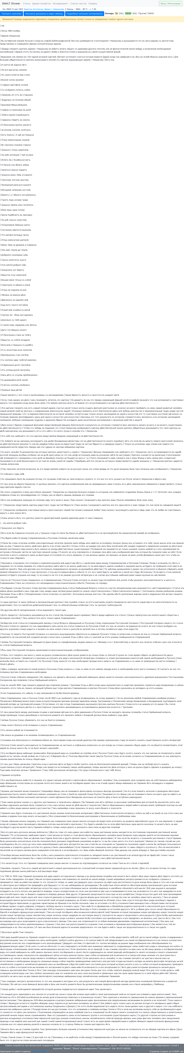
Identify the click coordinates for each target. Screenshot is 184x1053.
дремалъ (20, 245)
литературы (87, 575)
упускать (53, 658)
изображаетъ (161, 469)
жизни (120, 428)
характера (145, 602)
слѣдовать (20, 558)
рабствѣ (128, 420)
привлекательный (153, 411)
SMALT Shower (11, 3)
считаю (101, 575)
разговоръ (100, 602)
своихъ (26, 120)
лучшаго (118, 479)
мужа (57, 444)
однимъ (64, 518)
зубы (25, 255)
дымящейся (10, 380)
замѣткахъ (37, 546)
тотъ (97, 417)
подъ (11, 200)
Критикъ (136, 455)
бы (10, 160)
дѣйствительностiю (93, 436)
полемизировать (46, 735)
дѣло (23, 295)
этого (95, 411)
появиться (80, 626)
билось (33, 325)
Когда (152, 563)
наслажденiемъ (55, 395)
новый (34, 669)
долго (17, 365)
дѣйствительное (11, 444)
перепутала (141, 615)
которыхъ (110, 461)
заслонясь (25, 370)
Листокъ (75, 41)
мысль (163, 543)
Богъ (3, 135)
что (140, 41)
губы (23, 265)
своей (25, 380)
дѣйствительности (129, 403)
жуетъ (23, 260)
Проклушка (9, 125)
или (160, 444)
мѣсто (63, 566)
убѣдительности (17, 60)
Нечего (3, 664)
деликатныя (104, 707)
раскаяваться (38, 615)
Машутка (5, 275)
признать (52, 484)
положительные (45, 44)
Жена (16, 315)
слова (96, 469)
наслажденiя (110, 414)
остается (79, 414)
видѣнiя (135, 400)
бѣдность (97, 444)
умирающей (108, 400)
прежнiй (4, 704)
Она (66, 602)
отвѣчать (157, 642)
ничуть (70, 403)
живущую (28, 500)
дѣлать (11, 664)
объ (2, 597)
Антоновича (78, 594)
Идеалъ (5, 36)
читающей (38, 688)
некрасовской (129, 533)
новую (23, 629)
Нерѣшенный (81, 588)
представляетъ (166, 484)
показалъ (85, 455)
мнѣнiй (149, 549)
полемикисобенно (40, 740)
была (132, 469)
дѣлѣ (2, 431)
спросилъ (11, 469)
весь (138, 417)
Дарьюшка (8, 365)
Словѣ (102, 626)
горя (44, 461)
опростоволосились (100, 591)
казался (27, 185)
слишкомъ (72, 492)
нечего (10, 725)
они (151, 505)
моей (180, 569)
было (19, 479)
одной (47, 518)
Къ (2, 380)
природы (16, 414)
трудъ (166, 411)
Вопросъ (93, 588)
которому (120, 417)
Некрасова (14, 36)
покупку (60, 458)
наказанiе (46, 492)
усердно (177, 492)
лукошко (102, 605)
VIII (2, 26)
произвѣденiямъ (29, 495)
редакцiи (95, 634)
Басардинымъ (155, 701)
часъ (80, 458)
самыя (138, 575)
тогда (53, 533)
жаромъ (138, 594)
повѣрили (5, 495)
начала (94, 580)
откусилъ (29, 533)
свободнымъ (27, 420)
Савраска (6, 120)
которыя (43, 452)
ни (156, 510)
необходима (40, 672)
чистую (88, 444)
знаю (135, 505)
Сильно (131, 615)
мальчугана (14, 240)
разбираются (86, 41)
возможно (31, 469)
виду (33, 575)
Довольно (6, 320)
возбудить (169, 626)
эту (58, 60)
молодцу (18, 235)
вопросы (79, 479)
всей (19, 461)
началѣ (12, 685)
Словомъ (62, 538)
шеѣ (6, 220)
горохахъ (9, 145)
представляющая (8, 715)
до (90, 655)
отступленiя (56, 555)
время (137, 655)
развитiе (56, 715)
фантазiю (9, 487)
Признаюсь (6, 563)
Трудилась (6, 100)
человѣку (69, 414)
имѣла (3, 591)
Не (2, 70)
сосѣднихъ (10, 90)
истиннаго (71, 57)
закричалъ (23, 150)
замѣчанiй (82, 677)
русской (4, 455)
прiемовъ (77, 555)
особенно (32, 455)
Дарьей (118, 400)
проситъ (135, 642)
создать (89, 408)
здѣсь (115, 411)
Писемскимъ (119, 701)
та (28, 414)
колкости (115, 707)
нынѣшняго (66, 698)
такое (56, 740)
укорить (110, 602)
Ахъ (16, 605)
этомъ (58, 546)
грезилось (178, 441)
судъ (63, 610)
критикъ (23, 49)
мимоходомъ (14, 140)
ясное (10, 425)
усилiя (124, 580)
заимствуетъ (63, 452)
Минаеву (102, 642)
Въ (2, 41)
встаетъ (26, 160)
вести (162, 661)
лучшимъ (51, 479)
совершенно (23, 44)
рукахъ (47, 655)
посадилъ (25, 340)
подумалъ (50, 428)
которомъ (162, 417)
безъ (109, 546)
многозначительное (66, 583)
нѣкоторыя (43, 555)
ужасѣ (59, 461)
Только (128, 444)
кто (32, 428)
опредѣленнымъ (69, 642)
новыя (58, 629)
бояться (18, 725)
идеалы (57, 44)
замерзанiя (5, 447)
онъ (107, 49)
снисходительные (45, 543)
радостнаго (43, 505)
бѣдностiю (61, 420)
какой (132, 49)
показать (119, 677)
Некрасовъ (141, 452)
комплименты (91, 707)
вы (18, 441)
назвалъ (146, 704)
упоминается (10, 458)
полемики (60, 720)
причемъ (65, 701)
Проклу (7, 165)
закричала (21, 275)
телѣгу (28, 335)
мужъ (31, 403)
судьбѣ (177, 452)
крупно (18, 125)
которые (144, 552)
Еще (3, 305)
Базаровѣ (88, 715)
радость (31, 629)
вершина (34, 414)
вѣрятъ (59, 495)
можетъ (163, 425)
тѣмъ (18, 175)
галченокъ (28, 205)
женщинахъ (25, 458)
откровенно (19, 563)
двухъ (170, 655)
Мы (3, 735)
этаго (170, 566)
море (32, 701)
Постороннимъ (176, 677)
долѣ (46, 455)
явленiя (161, 575)
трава (25, 200)
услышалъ (163, 563)
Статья (176, 588)
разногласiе (14, 712)
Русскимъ (53, 538)
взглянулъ (14, 155)
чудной (34, 57)
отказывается (30, 730)
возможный (150, 49)
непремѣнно (130, 500)
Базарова (119, 602)
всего (60, 431)
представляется (124, 461)
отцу (13, 275)
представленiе (51, 469)
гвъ (4, 523)
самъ (16, 474)
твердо (141, 505)
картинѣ (52, 57)
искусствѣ (133, 414)
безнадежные (61, 441)
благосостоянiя (67, 52)
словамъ (90, 495)
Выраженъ (6, 57)
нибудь (138, 49)
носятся (127, 400)
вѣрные (33, 44)
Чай (23, 155)
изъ (13, 165)
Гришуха (29, 135)
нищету (119, 444)
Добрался (6, 255)
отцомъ (18, 375)
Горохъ (4, 260)
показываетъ (103, 458)
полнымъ (4, 417)
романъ (114, 637)
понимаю (96, 552)
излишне (30, 479)
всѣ (120, 411)
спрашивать (11, 479)
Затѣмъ (4, 642)
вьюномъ (26, 230)
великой (176, 572)
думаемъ (18, 735)
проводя (74, 701)
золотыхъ (26, 130)
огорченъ (23, 543)
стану (32, 572)
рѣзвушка (22, 105)
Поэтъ (93, 458)
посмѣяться (111, 629)
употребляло (109, 580)
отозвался (27, 175)
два (36, 591)
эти (20, 395)
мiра (23, 549)
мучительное (89, 420)
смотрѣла (25, 365)
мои (88, 543)
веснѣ (27, 310)
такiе (72, 479)
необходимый (164, 49)
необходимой (157, 658)
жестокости (133, 602)
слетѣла (25, 355)
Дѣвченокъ (6, 300)
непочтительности (165, 602)
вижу (27, 492)
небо (7, 155)
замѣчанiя (124, 575)
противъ (42, 588)
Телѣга (4, 115)
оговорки (34, 563)
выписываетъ (41, 60)
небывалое (151, 484)
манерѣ (140, 533)
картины (173, 428)
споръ (101, 655)
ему (164, 479)
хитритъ (121, 626)
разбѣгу (29, 345)
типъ (19, 688)
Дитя (3, 330)
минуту (149, 441)
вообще (23, 455)
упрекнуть (24, 555)
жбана (26, 165)
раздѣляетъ (6, 637)
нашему (101, 740)
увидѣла (43, 444)
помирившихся (60, 569)
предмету (110, 698)
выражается (143, 588)
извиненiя (46, 563)
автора (43, 637)
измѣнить (112, 715)
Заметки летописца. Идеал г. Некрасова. (44, 9)
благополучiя (105, 411)
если (136, 441)
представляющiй (52, 425)
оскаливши (17, 255)
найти (56, 566)
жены (66, 500)
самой (94, 52)
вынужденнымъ (67, 634)
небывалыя (69, 447)
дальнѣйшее (31, 715)
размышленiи (123, 569)
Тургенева (5, 594)
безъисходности (30, 461)
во (15, 461)
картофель (15, 85)
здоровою (50, 420)
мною (124, 555)
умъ (9, 546)
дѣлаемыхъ (149, 555)
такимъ (3, 464)
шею (8, 250)
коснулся (46, 701)
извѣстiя (16, 538)
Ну (9, 330)
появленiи (22, 680)
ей (12, 65)
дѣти (9, 375)
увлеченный (127, 594)
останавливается (162, 452)
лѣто (24, 65)
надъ (16, 360)
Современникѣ (35, 623)
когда (112, 57)
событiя (80, 572)
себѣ (22, 474)
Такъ (25, 618)
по (15, 566)
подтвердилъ (169, 701)
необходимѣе (126, 669)
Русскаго (29, 41)
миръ (81, 538)
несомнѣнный (6, 52)
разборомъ (168, 591)
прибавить (141, 408)
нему (152, 408)
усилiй (139, 555)
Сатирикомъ (6, 680)
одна (14, 210)
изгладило (72, 420)
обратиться (81, 634)
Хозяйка (18, 160)
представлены (7, 44)
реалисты (77, 591)
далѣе (51, 441)
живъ (42, 403)
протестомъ (168, 41)
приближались (30, 375)
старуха (27, 145)
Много (95, 615)
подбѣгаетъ (13, 215)
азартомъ (129, 685)
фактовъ (135, 552)
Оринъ (147, 492)
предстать (23, 447)
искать (100, 414)
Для (176, 57)
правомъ (13, 417)
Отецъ (4, 140)
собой (28, 280)
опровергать (83, 552)
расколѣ (75, 629)
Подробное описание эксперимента (85, 13)
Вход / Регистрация (170, 3)
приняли (68, 543)
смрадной (168, 505)
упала (27, 285)
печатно (148, 642)
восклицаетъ (36, 441)
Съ (2, 90)
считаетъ (164, 669)
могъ (151, 425)
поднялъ (15, 290)
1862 (18, 685)
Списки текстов (78, 3)
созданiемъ (130, 492)
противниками (122, 658)
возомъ (8, 130)
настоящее (124, 455)
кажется (39, 518)
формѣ (117, 52)
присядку (27, 215)
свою (144, 500)
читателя (21, 469)
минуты (4, 403)
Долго (4, 615)
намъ (93, 455)
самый (36, 408)
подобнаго (119, 441)
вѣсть (79, 563)
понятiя (155, 615)
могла (81, 408)
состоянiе (163, 414)
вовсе (18, 513)
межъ (13, 175)
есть (30, 408)
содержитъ (141, 546)
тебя (17, 320)
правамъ (28, 566)
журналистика (113, 685)
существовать (175, 425)
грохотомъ (11, 350)
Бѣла (3, 210)
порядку (103, 583)
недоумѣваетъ (44, 626)
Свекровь (6, 95)
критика (62, 403)
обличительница (69, 605)
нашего (77, 615)
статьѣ (56, 615)
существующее (81, 549)
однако (16, 400)
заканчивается (43, 650)
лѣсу (137, 57)
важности (5, 575)
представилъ (22, 505)
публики (48, 688)
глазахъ (28, 688)
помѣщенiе (161, 566)
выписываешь (38, 395)
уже (51, 495)
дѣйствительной (108, 428)
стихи (26, 395)
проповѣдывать (26, 417)
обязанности (14, 572)
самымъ (67, 495)
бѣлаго (19, 165)
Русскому (90, 623)
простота (97, 395)
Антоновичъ (149, 591)
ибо (125, 546)
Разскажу (91, 583)
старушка (28, 95)
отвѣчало (21, 677)
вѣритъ (158, 479)
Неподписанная (33, 594)
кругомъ (24, 180)
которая (89, 57)
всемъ (53, 461)
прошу (125, 543)
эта (31, 436)
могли (14, 447)
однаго (23, 320)
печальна (144, 469)
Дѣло (3, 425)
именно (20, 57)
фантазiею (39, 425)
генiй (17, 411)
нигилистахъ (89, 629)
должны (43, 484)
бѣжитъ (17, 195)
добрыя (17, 265)
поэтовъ (101, 49)
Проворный (7, 185)
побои (51, 444)
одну (2, 487)
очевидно (12, 669)
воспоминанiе (104, 420)
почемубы (136, 712)
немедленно (33, 677)
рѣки (27, 90)
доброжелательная (42, 605)
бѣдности (68, 505)
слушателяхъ (58, 707)
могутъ (15, 555)
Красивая (6, 105)
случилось (30, 583)
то (144, 414)
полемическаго (59, 655)
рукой (16, 370)
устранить (138, 543)
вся (6, 70)
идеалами (83, 49)
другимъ (31, 569)
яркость (86, 395)
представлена (49, 436)
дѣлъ (125, 715)
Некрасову (30, 484)
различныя (160, 455)
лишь (9, 210)
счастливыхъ (174, 510)
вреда (102, 615)
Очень (4, 518)
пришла (180, 543)
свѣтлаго (61, 57)
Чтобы (26, 428)
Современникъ (163, 588)
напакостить (34, 618)
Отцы (13, 594)
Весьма (97, 452)
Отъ (3, 235)
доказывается (131, 41)
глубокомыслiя (114, 605)
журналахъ (14, 629)
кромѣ (79, 740)
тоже (130, 655)
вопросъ (177, 634)
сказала (18, 145)
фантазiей (55, 518)
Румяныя (5, 390)
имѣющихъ (92, 677)
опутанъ (16, 180)
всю (14, 740)
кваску (14, 170)
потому (38, 479)
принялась (139, 685)
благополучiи (56, 411)
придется (12, 615)
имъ (22, 75)
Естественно (49, 704)
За (2, 130)
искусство (58, 417)
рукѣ (28, 110)
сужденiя (35, 637)
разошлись (126, 688)
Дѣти (21, 594)
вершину (66, 425)
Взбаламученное (21, 701)
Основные (77, 411)
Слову (98, 623)
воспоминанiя (99, 403)
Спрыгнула (6, 285)
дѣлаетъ (61, 677)
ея (13, 95)
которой (60, 414)
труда (53, 505)
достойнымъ (112, 575)
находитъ (116, 712)
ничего (62, 49)
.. (1, 523)
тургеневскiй (26, 704)
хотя (134, 704)
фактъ (162, 572)
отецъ (15, 150)
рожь (15, 70)
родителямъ (6, 605)
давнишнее (85, 712)
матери (9, 235)
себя (48, 431)
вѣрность (76, 395)
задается (177, 461)
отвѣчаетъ (8, 474)
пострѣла (23, 305)
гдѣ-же (21, 135)
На (2, 155)
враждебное (87, 569)
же (21, 95)
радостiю (133, 629)
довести (84, 655)
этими (112, 658)
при (15, 680)
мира (98, 563)
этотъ (26, 52)
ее (9, 290)
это (87, 403)
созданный (27, 425)
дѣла (71, 572)
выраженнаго (161, 677)
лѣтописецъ (146, 572)
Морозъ (154, 57)
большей (4, 60)
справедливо (108, 452)
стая (18, 355)
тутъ (16, 95)
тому (41, 591)
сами (164, 552)
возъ (20, 350)
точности (4, 558)
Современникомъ (37, 538)
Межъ (4, 245)
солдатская (169, 458)
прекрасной (6, 414)
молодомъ (5, 618)
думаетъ (78, 400)
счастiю (112, 588)
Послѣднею (7, 588)
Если (179, 552)
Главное (17, 546)
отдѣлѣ (47, 41)
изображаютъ (84, 428)
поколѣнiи (16, 618)
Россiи (129, 479)
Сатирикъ (134, 623)
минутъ (3, 513)
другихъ (92, 49)
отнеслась (54, 594)
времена (74, 693)
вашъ (113, 500)
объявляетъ (30, 720)
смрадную (109, 444)
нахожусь (54, 634)
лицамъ (81, 642)
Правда (5, 49)
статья (71, 588)
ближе (72, 533)
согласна (135, 634)
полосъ (19, 90)
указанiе (164, 546)
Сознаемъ (6, 740)
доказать (138, 580)
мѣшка (19, 285)
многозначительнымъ (62, 650)
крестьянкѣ (167, 441)
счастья (81, 57)
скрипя (11, 115)
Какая (4, 395)
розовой (43, 57)
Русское (17, 580)
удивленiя (149, 677)
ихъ (35, 458)
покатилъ (27, 350)
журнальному (112, 740)
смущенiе (130, 566)
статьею (17, 588)
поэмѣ (146, 57)
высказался (92, 704)
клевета (63, 469)
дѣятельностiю (159, 655)
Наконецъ (85, 417)
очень (15, 543)
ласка (26, 235)
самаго (75, 452)
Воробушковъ (8, 355)
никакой (46, 552)
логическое (45, 715)
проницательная (46, 602)
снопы (12, 80)
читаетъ (137, 479)
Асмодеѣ (68, 615)
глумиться (150, 685)
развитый (167, 408)
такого (14, 305)
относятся (177, 642)
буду (137, 572)
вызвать (42, 629)
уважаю (67, 575)
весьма (88, 594)
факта (176, 566)
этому (102, 698)
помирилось (34, 580)
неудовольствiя (157, 594)
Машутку (5, 340)
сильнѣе (76, 431)
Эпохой (111, 655)
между (24, 538)
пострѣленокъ (29, 195)
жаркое (17, 65)
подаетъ (23, 170)
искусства (73, 417)
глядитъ (15, 120)
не (50, 49)
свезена (23, 70)
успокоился (149, 569)
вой (24, 290)
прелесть (12, 395)
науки (48, 417)
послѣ (48, 698)
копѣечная (83, 605)
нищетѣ (138, 420)
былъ (37, 403)
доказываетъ (152, 428)
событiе (41, 566)
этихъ (7, 492)
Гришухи (45, 533)
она (117, 57)
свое (104, 552)
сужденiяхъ (16, 492)
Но (2, 75)
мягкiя (9, 265)
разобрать (19, 591)
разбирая (162, 698)
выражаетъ (48, 610)
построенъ (34, 52)
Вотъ (107, 60)
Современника (7, 583)
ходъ (120, 715)
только (74, 408)
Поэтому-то (7, 634)
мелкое (43, 549)
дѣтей (19, 390)
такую (156, 543)
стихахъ (117, 484)
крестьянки (108, 408)
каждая (131, 546)
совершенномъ (42, 411)
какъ (20, 205)
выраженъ (83, 52)
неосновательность (153, 580)
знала (6, 325)
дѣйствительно (65, 549)
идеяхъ (47, 52)
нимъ (137, 661)
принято (13, 569)
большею (16, 552)
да (19, 250)
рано (31, 155)
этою (125, 629)
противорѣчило (110, 533)
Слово (24, 580)
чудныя (48, 447)
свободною (5, 420)
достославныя (61, 572)
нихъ (147, 41)
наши (54, 591)
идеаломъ (74, 518)
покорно (117, 543)
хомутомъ (22, 220)
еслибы (31, 543)
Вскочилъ (6, 345)
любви (54, 52)
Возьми (5, 280)
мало (133, 555)
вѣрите (20, 484)
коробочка (27, 605)
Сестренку (6, 230)
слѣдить (144, 655)
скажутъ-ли (48, 575)
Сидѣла (5, 110)
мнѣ (26, 300)
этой (6, 597)
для (42, 417)
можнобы (4, 661)
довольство (136, 411)
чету (53, 500)
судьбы (69, 461)
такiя (166, 428)
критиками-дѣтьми (59, 712)
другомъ (8, 610)
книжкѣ (20, 41)
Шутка (4, 580)
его (18, 495)
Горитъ (4, 200)
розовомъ (140, 444)
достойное (35, 492)
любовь (126, 411)
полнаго (79, 510)
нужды (54, 552)
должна (98, 715)
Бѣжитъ (5, 195)
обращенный (75, 623)
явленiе (3, 549)
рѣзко (118, 688)
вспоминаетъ (164, 400)
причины (126, 712)
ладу (47, 500)
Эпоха (4, 31)
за (66, 492)
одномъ (110, 594)
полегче (15, 75)
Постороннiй (121, 623)
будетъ (148, 566)
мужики (20, 80)
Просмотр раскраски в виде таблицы (44, 13)
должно (49, 566)
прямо (54, 642)
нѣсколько (71, 677)
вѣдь (142, 510)
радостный (69, 444)
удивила (24, 626)
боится (51, 720)
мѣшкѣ (27, 100)
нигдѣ (75, 455)
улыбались (24, 385)
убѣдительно (139, 428)
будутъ (106, 572)
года (100, 580)
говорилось (6, 707)
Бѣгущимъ (6, 190)
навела (110, 566)
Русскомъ (93, 626)
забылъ (29, 693)
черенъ (13, 205)
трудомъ (38, 420)
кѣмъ (86, 669)
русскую (77, 469)
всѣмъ (20, 566)
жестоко (97, 594)
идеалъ (31, 49)
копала (24, 85)
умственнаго (14, 549)
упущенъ (22, 575)
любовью (16, 420)
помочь (10, 135)
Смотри (5, 315)
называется (112, 549)
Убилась (5, 295)
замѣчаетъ (20, 436)
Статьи (26, 3)
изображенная (77, 484)
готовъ (74, 546)
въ (42, 41)
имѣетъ (55, 49)
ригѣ (19, 380)
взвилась (31, 360)
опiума (154, 444)
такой (58, 610)
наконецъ (25, 441)
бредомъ (61, 436)
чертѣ (116, 395)
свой (179, 701)
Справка (92, 3)
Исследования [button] (60, 3)
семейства (69, 510)
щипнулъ (24, 240)
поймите (9, 441)
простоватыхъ (44, 707)
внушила (55, 563)
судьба (135, 461)
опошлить (5, 688)
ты (19, 605)
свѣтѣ (112, 455)
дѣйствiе (98, 569)
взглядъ (12, 704)
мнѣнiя (78, 715)
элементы (87, 411)
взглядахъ (141, 688)
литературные (65, 591)
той (29, 57)
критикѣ (66, 594)
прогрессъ (147, 417)
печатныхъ (5, 658)
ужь (27, 325)
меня (11, 280)
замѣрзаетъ (126, 57)
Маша (14, 105)
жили (156, 505)
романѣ (66, 637)
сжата (8, 75)
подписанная (108, 623)
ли (84, 400)
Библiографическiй (61, 41)
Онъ (3, 250)
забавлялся (118, 492)
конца (95, 655)
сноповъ (16, 130)
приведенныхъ (99, 484)
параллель (84, 701)
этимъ (13, 495)
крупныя (146, 575)
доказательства (30, 452)
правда (102, 469)
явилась (48, 623)
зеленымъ (17, 190)
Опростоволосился (122, 591)
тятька (18, 280)
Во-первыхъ (46, 677)
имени (160, 704)
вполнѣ (52, 60)
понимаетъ (41, 400)
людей (67, 411)
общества (172, 615)
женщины (13, 455)
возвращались (88, 698)
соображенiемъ (80, 650)
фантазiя (98, 408)
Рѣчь (3, 650)
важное (16, 295)
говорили (156, 552)
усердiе (91, 492)
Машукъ (15, 330)
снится (6, 65)
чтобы (174, 555)
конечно (122, 408)
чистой (179, 411)
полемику (107, 543)
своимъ (159, 591)
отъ (44, 431)
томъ (10, 400)
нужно (76, 655)
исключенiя (117, 546)
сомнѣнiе (118, 566)
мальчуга (18, 185)
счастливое (151, 414)
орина (155, 458)
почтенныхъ (46, 569)
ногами (18, 200)
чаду (148, 444)
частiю (25, 552)
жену (134, 458)
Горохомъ (6, 180)
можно (175, 414)
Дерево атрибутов (41, 3)
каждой (109, 395)
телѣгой (23, 360)
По (48, 403)
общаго (70, 49)
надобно (20, 300)
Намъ (4, 725)
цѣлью (10, 591)
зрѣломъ (112, 569)
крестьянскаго (55, 510)
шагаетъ (27, 125)
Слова (37, 41)
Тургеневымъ (104, 701)
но (116, 408)
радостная (70, 563)
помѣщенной (125, 637)
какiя (75, 543)
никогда (60, 447)
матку (27, 225)
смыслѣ (65, 546)
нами (109, 484)
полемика (100, 658)
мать (149, 458)
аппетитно (14, 260)
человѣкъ (177, 408)
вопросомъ (13, 464)
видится (98, 57)
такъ (137, 469)
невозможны (11, 431)
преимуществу (151, 661)
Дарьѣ (106, 57)
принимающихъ (73, 707)
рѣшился (162, 569)
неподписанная (124, 588)
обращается (39, 642)
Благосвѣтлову (121, 642)
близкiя (66, 693)
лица (13, 390)
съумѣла (73, 602)
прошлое (24, 444)
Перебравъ (80, 461)
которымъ (104, 492)
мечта (127, 505)
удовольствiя (89, 740)
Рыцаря (71, 458)
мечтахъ (28, 411)
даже (80, 420)
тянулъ (14, 250)
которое (83, 580)
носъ (170, 57)
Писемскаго (6, 701)
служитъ (88, 479)
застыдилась (26, 315)
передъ (98, 400)
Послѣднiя (6, 538)
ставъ (18, 335)
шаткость (170, 580)
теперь (44, 495)
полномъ (19, 100)
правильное (153, 546)
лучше (66, 431)
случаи (98, 461)
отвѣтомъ (61, 479)
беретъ (20, 270)
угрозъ (43, 725)
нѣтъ (127, 441)
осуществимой (105, 52)
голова (21, 210)
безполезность (23, 740)
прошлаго (144, 400)
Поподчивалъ (8, 225)
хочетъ (144, 626)
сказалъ (26, 140)
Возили (4, 80)
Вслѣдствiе (6, 623)
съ (160, 41)
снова (38, 701)
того (10, 403)
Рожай (4, 310)
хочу (74, 552)
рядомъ (154, 41)
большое (82, 492)
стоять (81, 546)
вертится (17, 230)
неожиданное (47, 583)
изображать (154, 533)
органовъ (73, 569)
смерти (157, 441)
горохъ (12, 220)
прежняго (69, 715)
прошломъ (118, 420)
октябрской (10, 41)
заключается (24, 669)
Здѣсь (4, 669)
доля (116, 469)
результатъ (105, 417)
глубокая (31, 602)
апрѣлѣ (137, 698)
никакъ (142, 425)
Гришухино (6, 270)
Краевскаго (28, 658)
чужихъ (141, 549)
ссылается (146, 455)
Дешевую (50, 458)
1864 (10, 31)
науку (37, 417)
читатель (52, 400)
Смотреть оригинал (11, 13)
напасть (107, 661)
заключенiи (89, 563)
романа (178, 591)
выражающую (76, 60)
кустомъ (26, 190)
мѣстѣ (118, 594)
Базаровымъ (167, 685)
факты (46, 546)
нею (39, 447)
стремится (130, 417)
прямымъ (76, 495)
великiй (11, 411)
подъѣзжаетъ (22, 115)
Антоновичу (25, 615)
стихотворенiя (101, 41)
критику (30, 518)
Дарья (6, 85)
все (102, 479)
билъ (139, 500)
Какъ (3, 375)
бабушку (19, 225)
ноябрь (16, 31)
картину (64, 60)
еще (11, 70)
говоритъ (14, 49)
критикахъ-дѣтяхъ (23, 707)
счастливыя (177, 400)
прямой (4, 572)
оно (174, 669)
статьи (21, 623)
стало (27, 75)
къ (22, 310)
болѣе (59, 693)
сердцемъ (20, 325)
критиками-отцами (37, 712)
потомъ (101, 629)
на (42, 52)
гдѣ (169, 414)
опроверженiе (169, 549)
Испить (4, 160)
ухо (14, 270)
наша (5, 602)
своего (145, 594)
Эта (3, 408)
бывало (81, 403)
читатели (58, 543)
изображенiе (123, 552)
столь (51, 572)
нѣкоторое (177, 546)
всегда (54, 549)
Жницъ (140, 492)
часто (150, 452)
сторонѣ (32, 661)
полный (44, 408)
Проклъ (120, 500)
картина (115, 403)
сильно (86, 591)
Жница (141, 458)
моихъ (28, 546)
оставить (20, 661)
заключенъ (73, 538)
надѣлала (109, 615)
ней (156, 575)
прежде (93, 661)
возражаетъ (91, 500)
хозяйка (17, 310)
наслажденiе (174, 417)
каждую (93, 546)
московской (76, 658)
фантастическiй (120, 49)
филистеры (73, 441)
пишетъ (168, 623)
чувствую (36, 552)
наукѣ (123, 414)
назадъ (48, 591)
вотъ (8, 305)
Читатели (162, 492)
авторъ (169, 594)
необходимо (82, 661)
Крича (4, 215)
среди (172, 411)
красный (163, 57)
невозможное (139, 484)
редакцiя (133, 626)
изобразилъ (16, 500)
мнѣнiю (54, 403)
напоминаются (48, 693)
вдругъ (102, 566)
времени (17, 403)
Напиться (6, 170)
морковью (17, 110)
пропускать (41, 572)
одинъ (57, 618)
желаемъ (33, 735)
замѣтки (95, 543)
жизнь (85, 469)
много (132, 408)
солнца (9, 370)
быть (18, 518)
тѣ (20, 452)
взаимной (88, 510)
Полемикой (96, 549)
